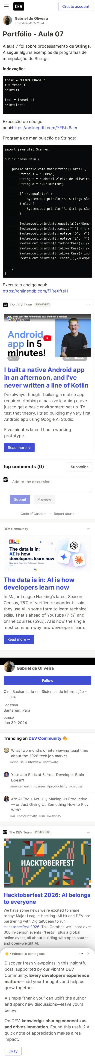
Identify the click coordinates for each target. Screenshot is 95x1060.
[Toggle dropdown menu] (88, 305)
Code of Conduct (34, 514)
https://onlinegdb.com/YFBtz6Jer (44, 127)
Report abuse (64, 514)
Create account (75, 6)
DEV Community (45, 738)
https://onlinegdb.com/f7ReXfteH (35, 291)
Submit (20, 499)
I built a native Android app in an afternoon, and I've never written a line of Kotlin (46, 377)
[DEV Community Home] (18, 6)
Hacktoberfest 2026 (21, 926)
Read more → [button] (19, 447)
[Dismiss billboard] (88, 953)
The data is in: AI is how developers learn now (39, 583)
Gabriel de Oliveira (31, 18)
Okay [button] (13, 1051)
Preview (44, 499)
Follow (47, 680)
